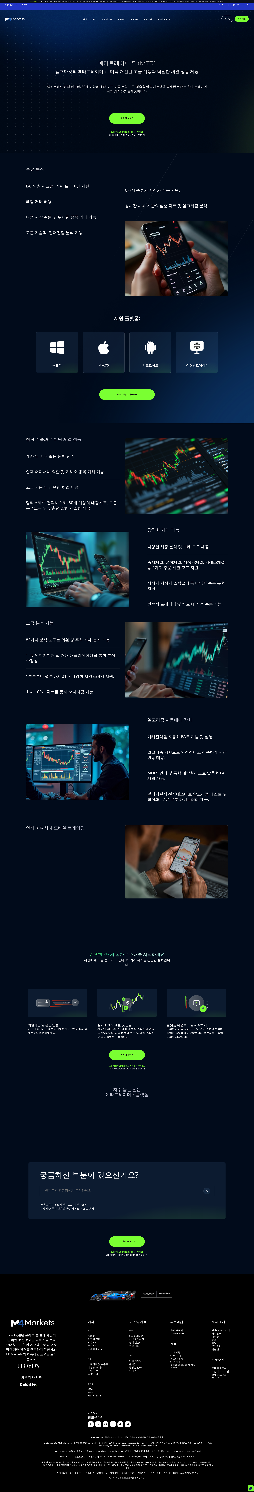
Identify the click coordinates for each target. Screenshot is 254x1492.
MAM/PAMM (177, 1333)
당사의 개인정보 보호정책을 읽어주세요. (127, 1478)
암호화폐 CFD (95, 1348)
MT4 (90, 1389)
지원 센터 (217, 1349)
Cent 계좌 (175, 1355)
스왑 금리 (93, 1373)
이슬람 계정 (176, 1358)
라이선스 (216, 1333)
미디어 (132, 1370)
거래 (85, 19)
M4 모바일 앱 (136, 1336)
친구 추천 (217, 1377)
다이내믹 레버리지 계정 (182, 1365)
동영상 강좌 (135, 1367)
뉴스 (214, 1339)
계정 (94, 19)
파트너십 (121, 19)
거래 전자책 (135, 1361)
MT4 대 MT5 (94, 1395)
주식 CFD (93, 1345)
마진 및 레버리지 (97, 1367)
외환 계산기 (135, 1345)
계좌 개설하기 (127, 118)
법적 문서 (217, 1336)
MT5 (90, 1392)
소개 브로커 (176, 1330)
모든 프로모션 (219, 1368)
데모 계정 (175, 1361)
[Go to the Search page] (248, 5)
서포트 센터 (87, 1209)
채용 (214, 1343)
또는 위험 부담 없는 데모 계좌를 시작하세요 (127, 1066)
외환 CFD (93, 1336)
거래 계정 (175, 1352)
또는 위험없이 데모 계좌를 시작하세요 (127, 132)
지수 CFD (93, 1342)
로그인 (227, 19)
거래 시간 (93, 1370)
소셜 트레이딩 (136, 1339)
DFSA (32, 5)
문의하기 (216, 1346)
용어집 (132, 1364)
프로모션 (134, 19)
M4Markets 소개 (221, 1330)
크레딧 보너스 (219, 1374)
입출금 (174, 1368)
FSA (17, 5)
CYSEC (24, 5)
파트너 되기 (235, 5)
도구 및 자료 (107, 19)
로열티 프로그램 (164, 19)
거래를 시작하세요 (127, 1241)
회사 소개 (148, 19)
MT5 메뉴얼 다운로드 (127, 394)
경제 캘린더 (135, 1342)
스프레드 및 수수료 (98, 1364)
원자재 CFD (94, 1339)
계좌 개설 (242, 19)
